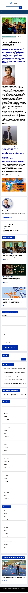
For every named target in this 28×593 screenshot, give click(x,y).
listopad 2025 (6, 430)
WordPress (15, 588)
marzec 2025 (6, 453)
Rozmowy (6, 533)
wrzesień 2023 (6, 498)
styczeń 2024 (6, 492)
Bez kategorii (6, 513)
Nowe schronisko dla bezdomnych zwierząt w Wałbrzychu (14, 225)
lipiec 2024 (6, 475)
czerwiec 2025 (7, 444)
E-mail (3, 334)
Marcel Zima (6, 276)
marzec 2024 (6, 487)
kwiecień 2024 (6, 484)
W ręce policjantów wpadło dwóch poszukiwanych (13, 578)
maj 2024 (6, 481)
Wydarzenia (6, 550)
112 (4, 510)
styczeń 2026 (6, 424)
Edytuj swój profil (21, 213)
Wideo (5, 547)
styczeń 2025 (6, 458)
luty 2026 (5, 422)
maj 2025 (6, 447)
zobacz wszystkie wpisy (7, 217)
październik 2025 (7, 433)
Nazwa (3, 327)
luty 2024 (5, 489)
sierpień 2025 (6, 439)
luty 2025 (5, 455)
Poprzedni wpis (6, 223)
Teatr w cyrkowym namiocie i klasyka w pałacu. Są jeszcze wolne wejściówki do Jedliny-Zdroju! (12, 301)
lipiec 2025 (6, 441)
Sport (5, 538)
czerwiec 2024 (7, 478)
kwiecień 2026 (6, 416)
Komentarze (4, 315)
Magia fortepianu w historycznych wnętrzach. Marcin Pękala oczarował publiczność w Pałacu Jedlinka (12, 256)
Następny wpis (6, 228)
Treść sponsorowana (11, 36)
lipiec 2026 (6, 408)
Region (5, 530)
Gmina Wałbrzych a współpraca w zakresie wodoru (12, 231)
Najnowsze (6, 524)
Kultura (4, 36)
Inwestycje (6, 519)
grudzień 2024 (7, 461)
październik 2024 (7, 467)
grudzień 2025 (7, 427)
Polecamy (6, 527)
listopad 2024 (6, 464)
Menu (4, 12)
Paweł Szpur (6, 211)
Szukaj (5, 355)
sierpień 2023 (6, 501)
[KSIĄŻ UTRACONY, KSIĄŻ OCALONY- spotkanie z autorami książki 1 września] (14, 269)
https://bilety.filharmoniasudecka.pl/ (12, 171)
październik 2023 (7, 495)
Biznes (5, 516)
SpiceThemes (15, 589)
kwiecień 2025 (6, 450)
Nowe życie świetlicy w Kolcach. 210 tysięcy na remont (14, 376)
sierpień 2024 (6, 472)
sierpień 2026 (6, 405)
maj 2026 (6, 413)
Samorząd (6, 536)
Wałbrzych (6, 544)
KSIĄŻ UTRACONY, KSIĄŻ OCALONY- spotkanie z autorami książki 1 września (12, 279)
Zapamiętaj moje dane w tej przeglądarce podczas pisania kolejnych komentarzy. (14, 343)
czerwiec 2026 (7, 410)
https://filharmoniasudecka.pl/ (10, 176)
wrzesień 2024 (6, 470)
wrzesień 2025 (6, 436)
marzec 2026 (6, 419)
